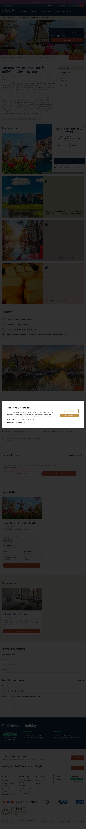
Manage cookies (69, 411)
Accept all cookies (69, 415)
